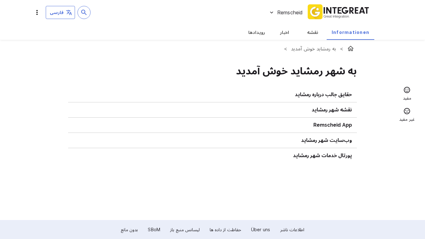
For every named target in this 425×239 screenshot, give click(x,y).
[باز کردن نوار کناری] (37, 12)
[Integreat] (338, 12)
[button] (407, 94)
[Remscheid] (350, 48)
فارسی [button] (56, 12)
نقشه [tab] (312, 32)
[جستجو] (84, 12)
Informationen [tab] (350, 32)
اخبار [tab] (284, 32)
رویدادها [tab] (256, 32)
